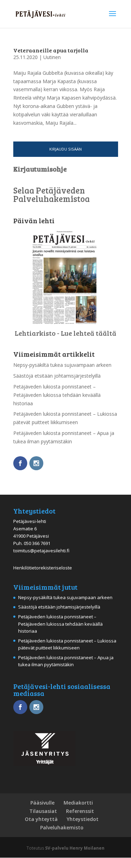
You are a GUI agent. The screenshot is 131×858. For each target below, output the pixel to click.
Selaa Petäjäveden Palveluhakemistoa (51, 194)
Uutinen (52, 57)
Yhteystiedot (83, 819)
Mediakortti (78, 802)
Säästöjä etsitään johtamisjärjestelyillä (57, 375)
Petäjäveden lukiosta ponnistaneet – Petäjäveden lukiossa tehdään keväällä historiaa (57, 395)
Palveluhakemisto (61, 827)
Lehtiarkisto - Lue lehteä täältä (65, 333)
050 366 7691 (37, 543)
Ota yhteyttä (41, 819)
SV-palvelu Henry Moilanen (74, 848)
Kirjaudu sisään (65, 149)
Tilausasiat (43, 811)
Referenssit (80, 811)
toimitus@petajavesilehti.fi (41, 550)
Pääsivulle (42, 802)
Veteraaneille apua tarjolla (50, 50)
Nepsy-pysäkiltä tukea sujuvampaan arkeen (62, 365)
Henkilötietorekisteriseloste (42, 568)
